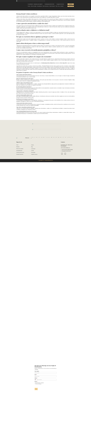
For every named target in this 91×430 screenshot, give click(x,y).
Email (36, 374)
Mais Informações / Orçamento (39, 382)
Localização (61, 6)
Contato (32, 150)
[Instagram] (62, 154)
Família (57, 6)
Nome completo (37, 371)
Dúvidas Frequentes (52, 6)
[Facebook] (65, 154)
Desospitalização (39, 6)
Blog (58, 6)
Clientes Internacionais (45, 6)
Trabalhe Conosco (34, 154)
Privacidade (33, 152)
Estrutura (29, 6)
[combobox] (36, 379)
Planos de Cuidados (33, 6)
